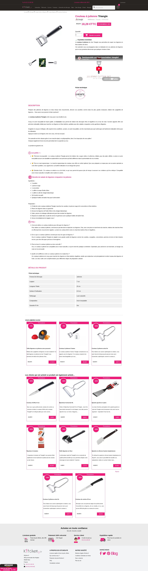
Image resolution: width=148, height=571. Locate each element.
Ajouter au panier (92, 35)
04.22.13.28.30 (86, 540)
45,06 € (85, 362)
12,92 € (117, 465)
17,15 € (52, 362)
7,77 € (85, 465)
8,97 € (118, 362)
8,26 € (85, 417)
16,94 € (101, 514)
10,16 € (52, 465)
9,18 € (117, 417)
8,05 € (52, 417)
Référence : (91, 19)
